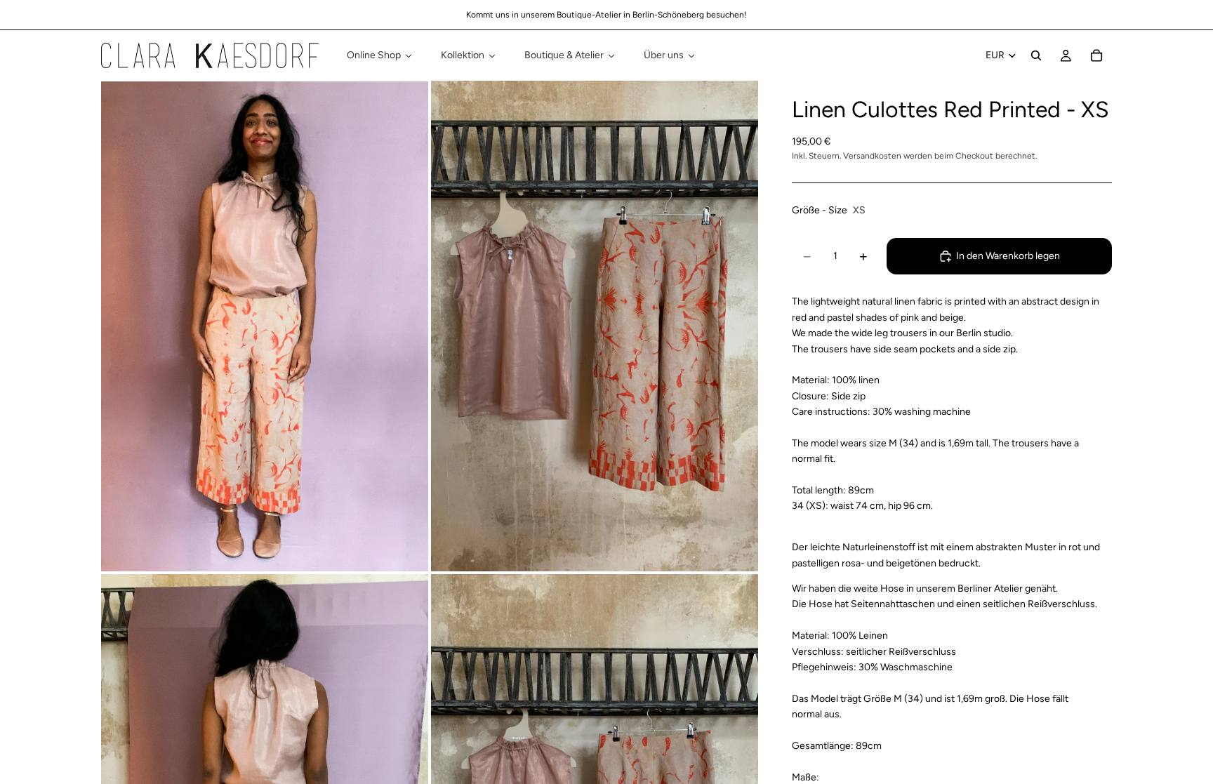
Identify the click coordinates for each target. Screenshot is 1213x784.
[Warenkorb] (1096, 55)
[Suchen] (1036, 55)
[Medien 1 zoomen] (264, 326)
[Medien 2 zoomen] (594, 326)
